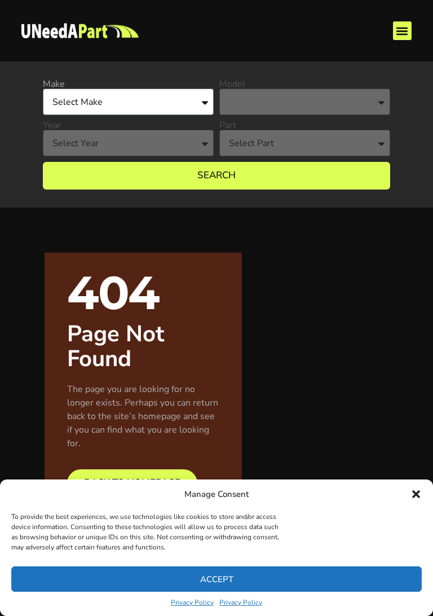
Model (232, 84)
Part (227, 125)
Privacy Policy (192, 602)
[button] (416, 494)
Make (54, 84)
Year (52, 125)
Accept (216, 579)
